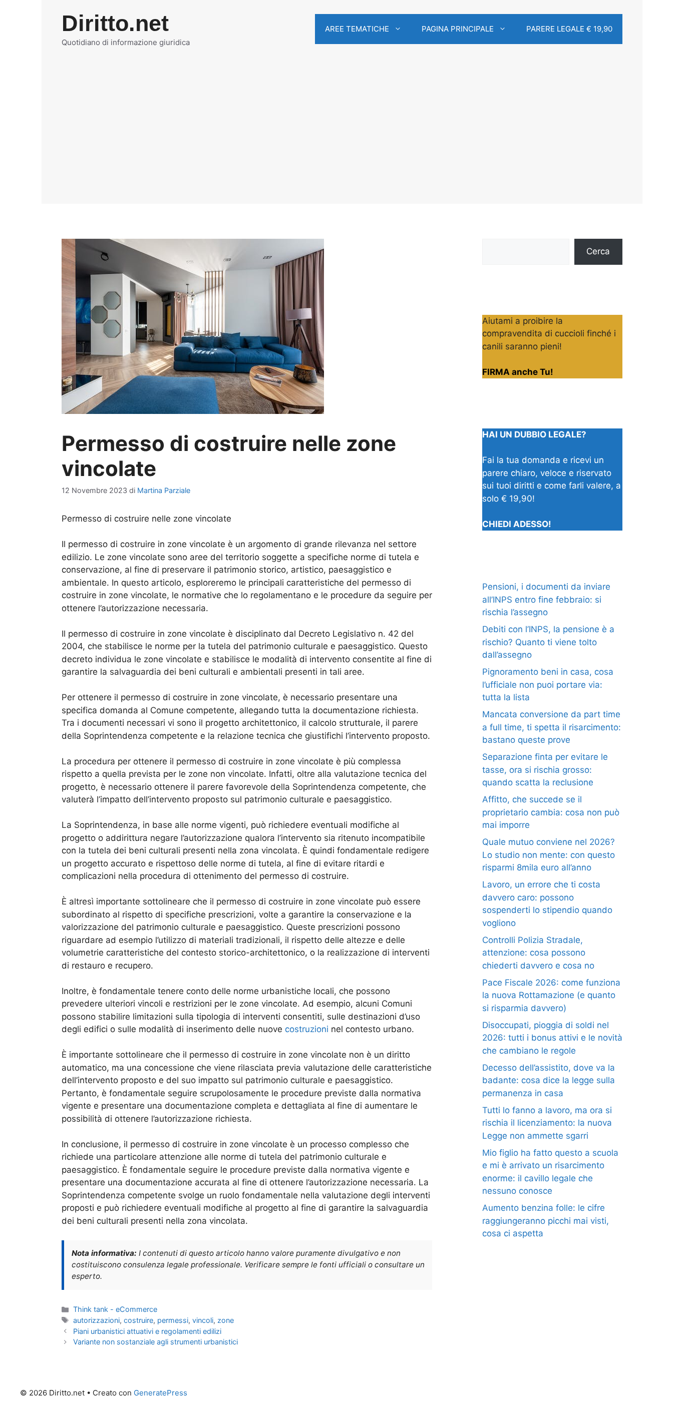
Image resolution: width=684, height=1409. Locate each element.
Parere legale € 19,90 (569, 29)
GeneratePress (160, 1392)
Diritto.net (115, 23)
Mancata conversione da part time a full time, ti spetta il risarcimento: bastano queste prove (551, 727)
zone (225, 1320)
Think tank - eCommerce (115, 1309)
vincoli (202, 1320)
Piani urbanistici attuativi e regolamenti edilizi (147, 1331)
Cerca (598, 251)
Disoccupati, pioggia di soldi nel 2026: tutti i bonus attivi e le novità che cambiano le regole (552, 1038)
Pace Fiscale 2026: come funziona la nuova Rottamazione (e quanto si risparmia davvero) (551, 995)
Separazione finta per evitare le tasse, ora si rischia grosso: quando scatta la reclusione (545, 769)
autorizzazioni (96, 1320)
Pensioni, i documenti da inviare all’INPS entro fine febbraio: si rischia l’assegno (546, 599)
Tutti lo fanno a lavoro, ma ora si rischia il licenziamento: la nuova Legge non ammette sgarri (547, 1123)
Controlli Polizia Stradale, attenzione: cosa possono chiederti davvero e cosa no (538, 953)
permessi (172, 1320)
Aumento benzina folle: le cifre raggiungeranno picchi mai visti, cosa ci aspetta (545, 1220)
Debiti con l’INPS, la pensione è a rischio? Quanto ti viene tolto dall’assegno (548, 642)
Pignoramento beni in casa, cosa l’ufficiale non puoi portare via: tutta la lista (547, 684)
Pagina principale (458, 29)
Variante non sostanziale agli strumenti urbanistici (155, 1341)
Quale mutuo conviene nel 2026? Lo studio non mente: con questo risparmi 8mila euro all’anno (548, 854)
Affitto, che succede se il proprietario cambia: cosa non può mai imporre (550, 812)
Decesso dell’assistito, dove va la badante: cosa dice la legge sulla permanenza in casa (548, 1080)
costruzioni (306, 1029)
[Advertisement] (342, 134)
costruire (138, 1320)
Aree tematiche (357, 29)
